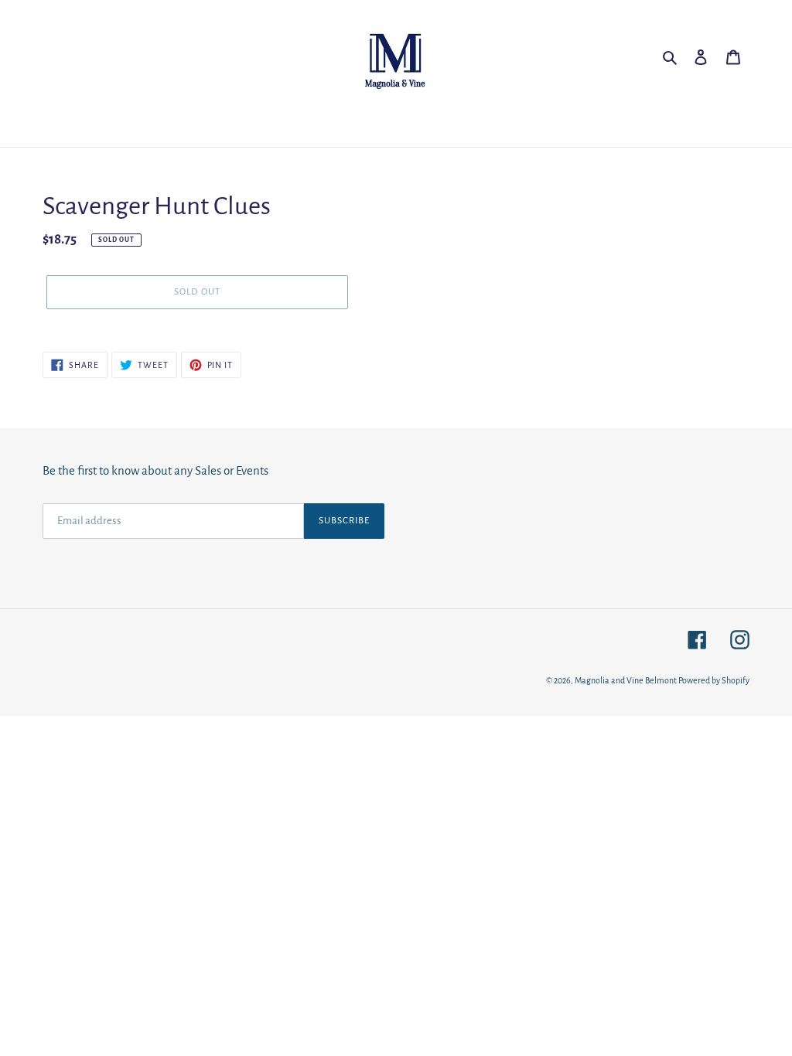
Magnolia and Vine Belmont (626, 680)
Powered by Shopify (713, 680)
